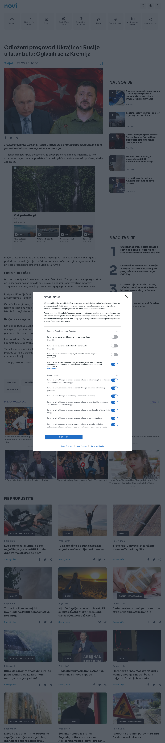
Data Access (81, 446)
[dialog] (82, 371)
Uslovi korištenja (97, 446)
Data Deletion (66, 446)
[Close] (127, 297)
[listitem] (82, 331)
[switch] (114, 337)
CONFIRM (64, 437)
